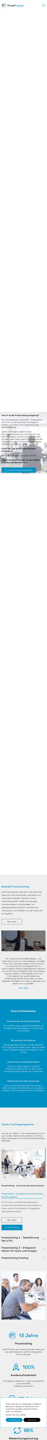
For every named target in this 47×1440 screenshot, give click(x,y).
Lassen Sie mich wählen (16, 1415)
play (24, 941)
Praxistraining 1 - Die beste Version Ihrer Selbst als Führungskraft (22, 1195)
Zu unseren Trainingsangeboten (19, 470)
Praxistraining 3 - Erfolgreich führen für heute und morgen (19, 1249)
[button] (23, 1195)
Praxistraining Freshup (15, 1257)
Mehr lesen (11, 921)
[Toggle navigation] (42, 5)
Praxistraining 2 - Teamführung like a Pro (20, 1239)
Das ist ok (32, 1420)
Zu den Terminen (12, 1227)
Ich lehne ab (14, 1420)
